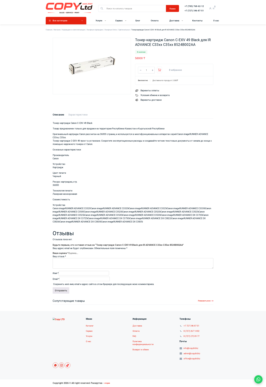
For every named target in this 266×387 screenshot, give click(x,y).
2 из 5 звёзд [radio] (72, 252)
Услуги (99, 20)
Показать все (204, 302)
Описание (58, 114)
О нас (216, 20)
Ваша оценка (60, 253)
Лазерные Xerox (110, 30)
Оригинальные (124, 30)
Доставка (174, 20)
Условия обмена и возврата (155, 95)
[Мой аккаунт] (210, 8)
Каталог (90, 327)
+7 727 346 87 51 (191, 327)
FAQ (134, 337)
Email (56, 280)
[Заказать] (159, 70)
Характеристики (78, 114)
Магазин (57, 30)
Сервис (119, 20)
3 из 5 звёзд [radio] (75, 252)
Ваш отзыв (59, 257)
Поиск (172, 8)
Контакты (197, 20)
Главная (49, 30)
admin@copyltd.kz (192, 355)
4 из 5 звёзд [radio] (78, 252)
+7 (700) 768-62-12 (194, 6)
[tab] (58, 114)
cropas (107, 384)
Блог (137, 20)
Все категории (60, 20)
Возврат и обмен (141, 351)
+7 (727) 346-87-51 (194, 10)
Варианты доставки (151, 100)
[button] (174, 70)
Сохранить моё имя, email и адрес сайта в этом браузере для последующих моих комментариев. (103, 285)
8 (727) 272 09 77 (191, 337)
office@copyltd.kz (192, 360)
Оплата (154, 20)
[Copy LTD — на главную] (59, 320)
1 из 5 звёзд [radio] (69, 252)
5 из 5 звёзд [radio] (80, 252)
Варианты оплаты (149, 90)
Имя (56, 274)
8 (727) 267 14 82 (191, 332)
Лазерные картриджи (95, 30)
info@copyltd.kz (191, 349)
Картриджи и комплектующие (73, 30)
